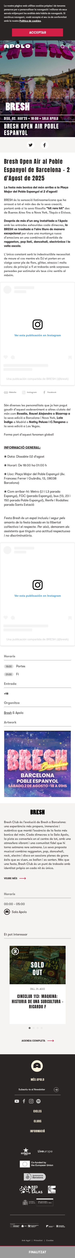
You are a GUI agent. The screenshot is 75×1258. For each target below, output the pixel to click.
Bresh (8, 713)
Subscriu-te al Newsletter (32, 1089)
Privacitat (38, 1240)
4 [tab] (42, 1028)
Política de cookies (30, 20)
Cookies (50, 1240)
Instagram (32, 392)
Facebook (51, 392)
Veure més (11, 878)
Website (12, 392)
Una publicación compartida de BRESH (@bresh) (37, 378)
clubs (37, 1121)
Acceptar (37, 32)
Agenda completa (34, 1040)
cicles (37, 1111)
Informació (37, 1131)
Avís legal (26, 1240)
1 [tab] (30, 1028)
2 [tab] (34, 1028)
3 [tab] (38, 1028)
